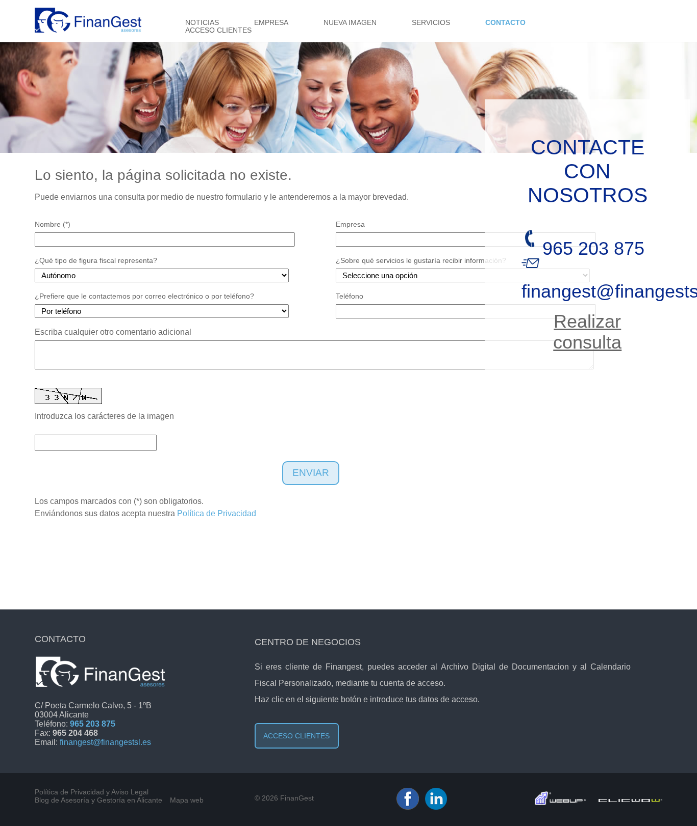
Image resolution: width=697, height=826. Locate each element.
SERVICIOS (431, 22)
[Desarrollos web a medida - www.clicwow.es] (630, 799)
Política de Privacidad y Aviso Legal (91, 792)
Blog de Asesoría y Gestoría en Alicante (98, 800)
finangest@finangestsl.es (105, 742)
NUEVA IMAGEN (350, 22)
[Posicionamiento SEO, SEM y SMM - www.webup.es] (560, 802)
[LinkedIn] (436, 807)
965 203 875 (593, 248)
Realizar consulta (587, 332)
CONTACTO (505, 22)
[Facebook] (407, 807)
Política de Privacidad (216, 513)
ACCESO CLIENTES (218, 30)
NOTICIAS (202, 22)
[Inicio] (88, 29)
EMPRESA (271, 22)
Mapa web (187, 800)
